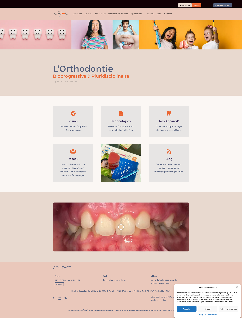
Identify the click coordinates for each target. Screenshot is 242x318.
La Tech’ (88, 13)
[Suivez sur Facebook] (53, 298)
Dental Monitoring (158, 300)
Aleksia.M (171, 310)
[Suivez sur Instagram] (59, 298)
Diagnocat (155, 297)
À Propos (77, 13)
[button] (237, 287)
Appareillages (138, 13)
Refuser (207, 309)
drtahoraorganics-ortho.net (114, 280)
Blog (159, 13)
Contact (168, 13)
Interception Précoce (118, 13)
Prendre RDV (185, 5)
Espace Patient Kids (222, 5)
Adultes (196, 5)
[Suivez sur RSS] (65, 298)
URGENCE (59, 284)
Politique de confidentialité (208, 314)
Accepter (186, 309)
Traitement (100, 13)
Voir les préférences (228, 309)
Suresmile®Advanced (169, 297)
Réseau (150, 13)
